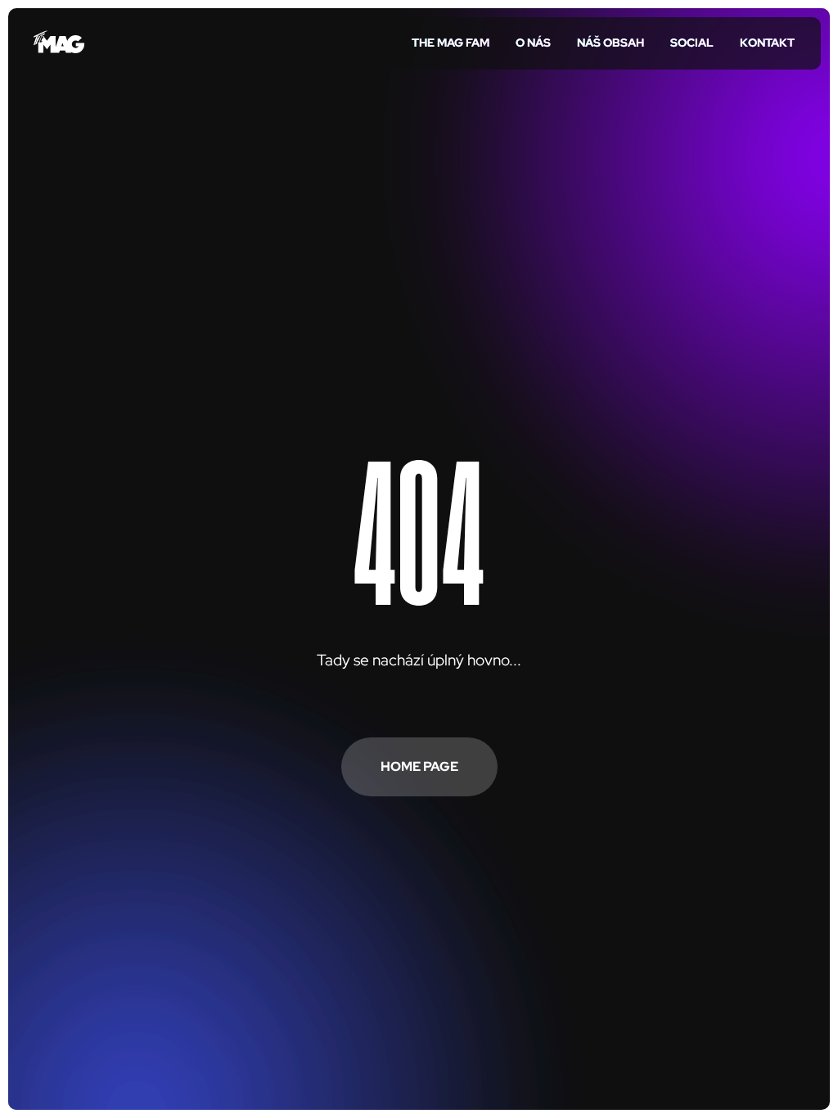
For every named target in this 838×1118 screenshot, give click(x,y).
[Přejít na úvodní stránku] (59, 43)
